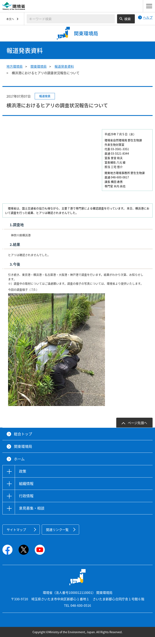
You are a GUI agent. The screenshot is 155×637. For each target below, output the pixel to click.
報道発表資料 (64, 66)
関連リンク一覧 (57, 529)
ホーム (19, 459)
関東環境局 (38, 66)
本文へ (10, 19)
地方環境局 (14, 66)
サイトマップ (16, 529)
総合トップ (23, 434)
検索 (127, 18)
